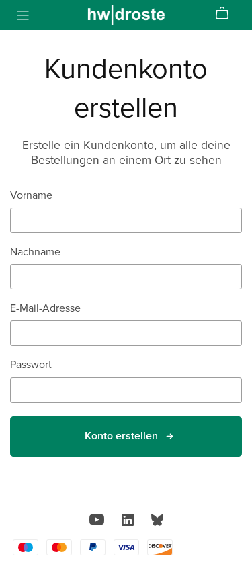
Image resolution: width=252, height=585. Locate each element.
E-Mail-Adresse (45, 308)
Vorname (31, 195)
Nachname (35, 252)
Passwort (31, 365)
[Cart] (227, 13)
